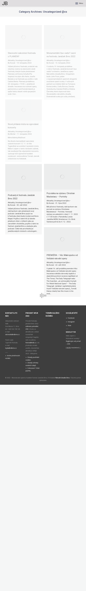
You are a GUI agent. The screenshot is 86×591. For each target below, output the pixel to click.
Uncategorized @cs (23, 60)
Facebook (71, 318)
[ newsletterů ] (73, 348)
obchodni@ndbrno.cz (12, 334)
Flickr (69, 325)
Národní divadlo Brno (62, 378)
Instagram (71, 322)
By (11, 63)
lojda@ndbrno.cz (11, 348)
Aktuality (11, 60)
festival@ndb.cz (30, 343)
